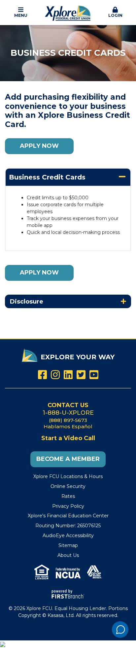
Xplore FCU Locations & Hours (68, 476)
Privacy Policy (68, 506)
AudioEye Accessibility (68, 535)
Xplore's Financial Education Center (68, 516)
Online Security (68, 486)
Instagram (55, 375)
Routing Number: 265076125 (68, 526)
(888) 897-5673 (68, 420)
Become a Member (68, 459)
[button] (21, 12)
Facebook (42, 375)
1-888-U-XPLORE (68, 412)
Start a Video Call (68, 438)
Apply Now (39, 145)
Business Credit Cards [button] (47, 177)
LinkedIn (68, 375)
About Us (68, 555)
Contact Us (68, 405)
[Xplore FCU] (68, 12)
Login (115, 15)
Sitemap (68, 545)
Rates (68, 496)
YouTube (93, 375)
